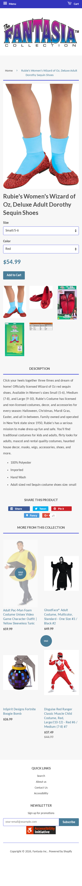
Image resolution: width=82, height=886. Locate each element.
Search (41, 776)
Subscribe (69, 822)
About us (41, 782)
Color (7, 241)
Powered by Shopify (60, 851)
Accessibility (41, 793)
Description (39, 368)
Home (9, 70)
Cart (76, 4)
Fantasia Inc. (40, 851)
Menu (12, 4)
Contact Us (41, 787)
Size (6, 223)
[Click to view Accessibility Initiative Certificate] (41, 833)
